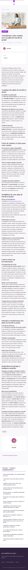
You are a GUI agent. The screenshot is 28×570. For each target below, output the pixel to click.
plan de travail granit (16, 201)
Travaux (7, 9)
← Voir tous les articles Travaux (9, 455)
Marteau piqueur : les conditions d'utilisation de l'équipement (13, 493)
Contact (17, 562)
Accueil (3, 9)
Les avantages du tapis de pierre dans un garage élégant (12, 530)
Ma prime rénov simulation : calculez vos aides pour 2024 (13, 515)
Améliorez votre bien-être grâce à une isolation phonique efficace (12, 484)
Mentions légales (10, 562)
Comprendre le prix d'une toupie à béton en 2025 (13, 479)
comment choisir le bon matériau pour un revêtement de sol (13, 488)
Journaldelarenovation (8, 553)
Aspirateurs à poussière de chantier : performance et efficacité (12, 526)
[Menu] (14, 4)
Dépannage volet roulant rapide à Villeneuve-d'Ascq (14, 497)
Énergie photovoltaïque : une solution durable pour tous (14, 475)
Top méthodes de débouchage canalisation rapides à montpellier (13, 535)
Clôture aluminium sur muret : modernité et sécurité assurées (13, 502)
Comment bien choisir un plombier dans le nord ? (13, 539)
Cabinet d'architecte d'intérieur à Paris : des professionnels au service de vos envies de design (13, 521)
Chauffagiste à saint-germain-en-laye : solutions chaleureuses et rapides (12, 506)
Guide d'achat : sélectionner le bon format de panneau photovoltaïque (13, 511)
